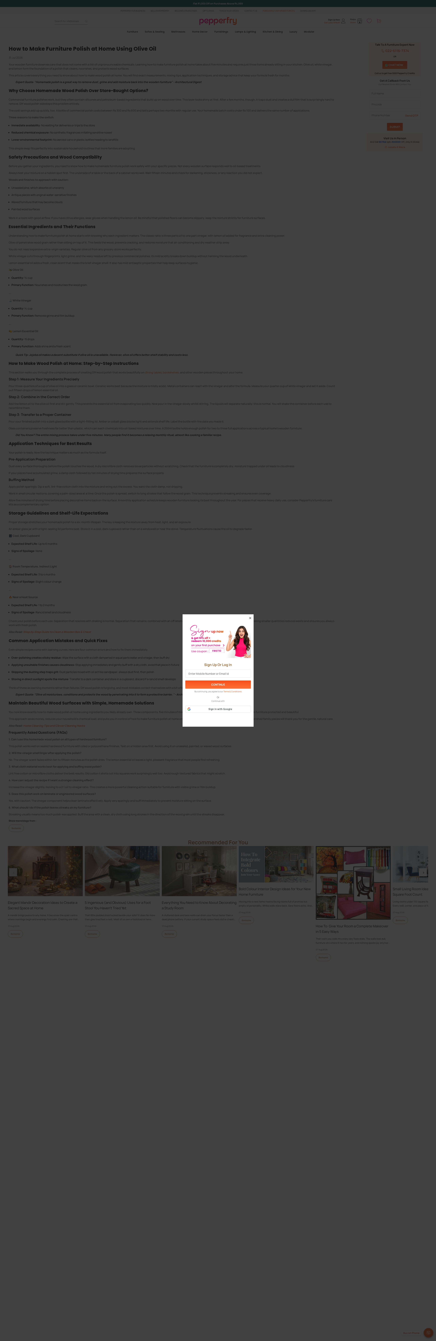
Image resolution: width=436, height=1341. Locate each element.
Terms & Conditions (232, 691)
